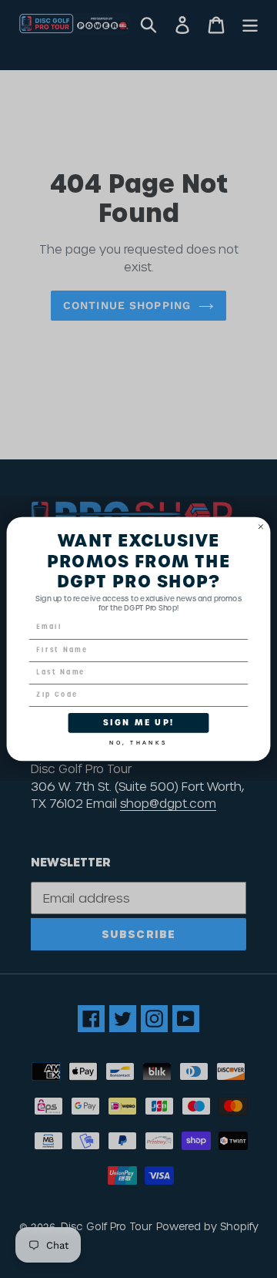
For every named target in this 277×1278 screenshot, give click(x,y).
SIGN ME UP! (138, 722)
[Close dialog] (260, 526)
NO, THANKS (138, 741)
